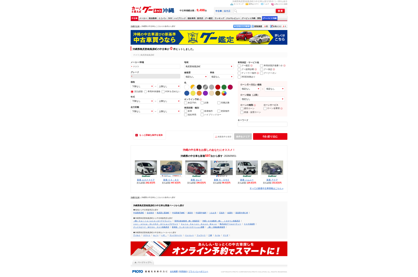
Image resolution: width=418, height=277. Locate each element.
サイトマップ (238, 4)
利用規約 (183, 271)
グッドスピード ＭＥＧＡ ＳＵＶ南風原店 (151, 227)
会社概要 (174, 271)
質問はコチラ (254, 4)
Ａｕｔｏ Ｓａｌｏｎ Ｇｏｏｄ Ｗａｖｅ (199, 224)
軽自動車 (153, 18)
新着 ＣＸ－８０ (171, 180)
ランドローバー (175, 235)
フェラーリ (201, 235)
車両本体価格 (154, 91)
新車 (190, 111)
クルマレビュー (233, 18)
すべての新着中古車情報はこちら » (266, 188)
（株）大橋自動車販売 (216, 227)
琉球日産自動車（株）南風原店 (187, 221)
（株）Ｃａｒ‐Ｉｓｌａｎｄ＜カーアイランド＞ (152, 221)
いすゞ (164, 235)
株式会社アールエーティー (230, 224)
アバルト (136, 235)
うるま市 (212, 213)
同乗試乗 (225, 102)
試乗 (206, 102)
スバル (217, 235)
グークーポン (270, 73)
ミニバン (162, 18)
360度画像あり (248, 77)
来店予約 (192, 102)
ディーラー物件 (248, 73)
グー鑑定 (209, 18)
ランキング (219, 18)
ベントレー (189, 235)
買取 (259, 18)
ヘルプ (266, 4)
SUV (170, 18)
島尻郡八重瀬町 (163, 213)
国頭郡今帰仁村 (241, 213)
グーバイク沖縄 (270, 18)
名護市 (230, 213)
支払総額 (138, 91)
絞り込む (270, 136)
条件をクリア (243, 136)
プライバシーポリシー (198, 271)
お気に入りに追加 (280, 4)
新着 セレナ (196, 180)
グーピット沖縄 (248, 18)
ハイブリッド (180, 18)
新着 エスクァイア (146, 180)
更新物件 (225, 111)
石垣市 (222, 213)
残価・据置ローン (252, 112)
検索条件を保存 (224, 137)
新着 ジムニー (247, 180)
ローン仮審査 (273, 108)
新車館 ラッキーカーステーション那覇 (188, 227)
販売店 (227, 11)
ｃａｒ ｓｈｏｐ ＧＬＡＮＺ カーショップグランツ (155, 224)
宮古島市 (150, 213)
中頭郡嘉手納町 (178, 213)
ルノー (156, 235)
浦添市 (190, 213)
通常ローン (249, 108)
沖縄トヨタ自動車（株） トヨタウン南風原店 (221, 221)
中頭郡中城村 (201, 213)
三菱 (210, 235)
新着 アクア (272, 180)
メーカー (143, 18)
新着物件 (208, 111)
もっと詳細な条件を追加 (151, 135)
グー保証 (268, 69)
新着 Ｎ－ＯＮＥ (221, 180)
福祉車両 (191, 18)
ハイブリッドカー (212, 114)
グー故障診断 (247, 69)
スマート (146, 235)
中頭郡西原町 (138, 213)
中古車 (134, 18)
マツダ (225, 235)
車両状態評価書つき (273, 65)
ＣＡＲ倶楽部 (249, 224)
